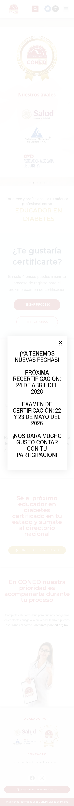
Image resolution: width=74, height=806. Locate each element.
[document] (37, 403)
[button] (60, 342)
